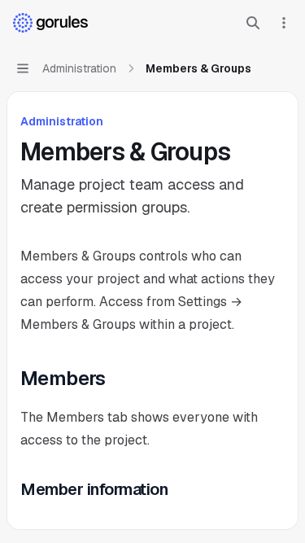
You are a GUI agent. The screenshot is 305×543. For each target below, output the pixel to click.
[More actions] (284, 22)
